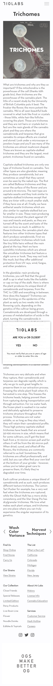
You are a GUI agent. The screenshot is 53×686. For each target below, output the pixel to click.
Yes (18, 345)
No (35, 345)
